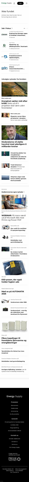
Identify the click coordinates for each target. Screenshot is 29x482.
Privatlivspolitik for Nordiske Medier (14, 422)
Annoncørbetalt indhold (14, 430)
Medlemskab (14, 408)
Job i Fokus (6, 28)
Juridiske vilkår (15, 425)
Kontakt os (14, 441)
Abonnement (14, 405)
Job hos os (14, 444)
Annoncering (14, 411)
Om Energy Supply (14, 447)
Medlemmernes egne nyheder (12, 192)
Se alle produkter (14, 414)
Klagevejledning (14, 427)
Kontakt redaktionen (14, 438)
